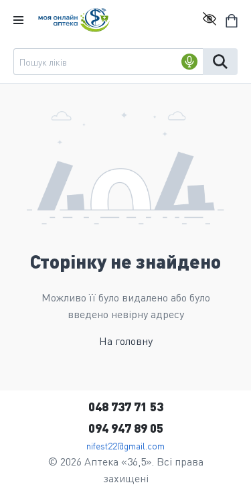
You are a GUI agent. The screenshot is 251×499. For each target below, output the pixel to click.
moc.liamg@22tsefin (125, 445)
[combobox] (108, 61)
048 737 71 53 (125, 406)
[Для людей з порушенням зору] (209, 20)
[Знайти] (220, 61)
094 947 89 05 (125, 427)
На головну (126, 341)
